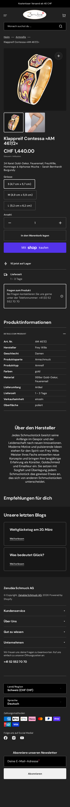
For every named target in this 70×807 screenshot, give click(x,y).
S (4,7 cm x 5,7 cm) (21, 185)
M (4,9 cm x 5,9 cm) (21, 196)
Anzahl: (8, 214)
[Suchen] (61, 26)
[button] (5, 15)
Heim (7, 37)
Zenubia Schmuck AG (30, 595)
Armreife (21, 37)
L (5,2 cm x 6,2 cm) (21, 207)
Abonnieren (35, 773)
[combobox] (35, 26)
